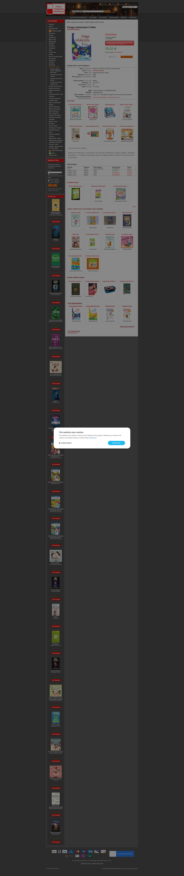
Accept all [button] (116, 443)
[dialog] (92, 438)
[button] (65, 443)
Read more (93, 438)
